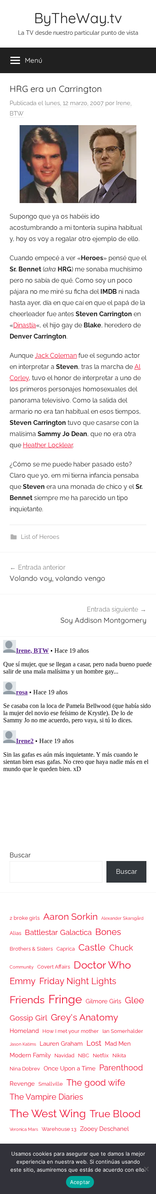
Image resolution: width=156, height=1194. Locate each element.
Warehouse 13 (59, 1129)
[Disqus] (78, 737)
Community (22, 967)
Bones (108, 932)
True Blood (115, 1114)
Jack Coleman (56, 355)
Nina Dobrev (25, 1069)
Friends (27, 999)
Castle (92, 947)
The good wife (95, 1083)
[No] (146, 1169)
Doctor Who (102, 965)
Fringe (65, 999)
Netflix (101, 1055)
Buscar (20, 855)
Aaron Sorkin (70, 916)
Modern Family (30, 1055)
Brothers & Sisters (31, 949)
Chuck (121, 948)
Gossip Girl (28, 1017)
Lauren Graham (61, 1043)
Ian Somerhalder (122, 1031)
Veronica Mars (24, 1129)
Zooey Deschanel (104, 1128)
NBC (83, 1055)
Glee (134, 1000)
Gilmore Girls (103, 1001)
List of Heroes (40, 536)
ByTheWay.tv (78, 18)
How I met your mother (70, 1031)
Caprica (65, 949)
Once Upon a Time (70, 1068)
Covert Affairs (53, 967)
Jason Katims (23, 1044)
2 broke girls (25, 918)
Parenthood (121, 1067)
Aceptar (80, 1182)
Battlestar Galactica (58, 932)
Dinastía (24, 325)
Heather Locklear (48, 445)
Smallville (50, 1084)
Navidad (64, 1055)
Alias (15, 933)
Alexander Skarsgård (122, 918)
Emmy (23, 981)
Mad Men (118, 1043)
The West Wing (48, 1113)
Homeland (24, 1031)
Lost (93, 1043)
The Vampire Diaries (46, 1097)
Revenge (22, 1083)
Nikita (119, 1055)
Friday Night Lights (77, 981)
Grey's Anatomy (84, 1017)
